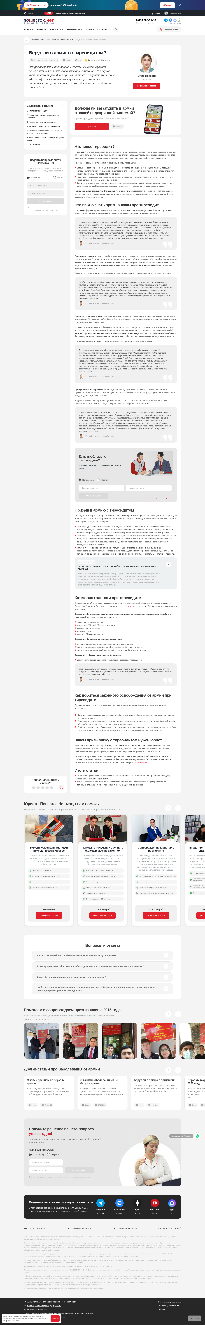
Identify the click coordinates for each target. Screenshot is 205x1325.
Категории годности (34, 1228)
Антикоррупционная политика (169, 1306)
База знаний (56, 29)
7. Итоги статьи (33, 144)
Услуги (27, 29)
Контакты (102, 29)
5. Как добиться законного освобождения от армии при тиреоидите (44, 132)
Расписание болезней (169, 1228)
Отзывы (89, 29)
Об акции (167, 5)
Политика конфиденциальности (169, 1302)
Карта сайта (162, 1309)
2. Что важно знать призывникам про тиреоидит (43, 116)
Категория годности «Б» (79, 1228)
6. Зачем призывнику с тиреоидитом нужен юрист (45, 139)
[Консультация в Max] (197, 1136)
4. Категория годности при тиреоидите (43, 126)
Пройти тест (92, 126)
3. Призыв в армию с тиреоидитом (41, 122)
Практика (41, 29)
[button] (168, 808)
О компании (73, 29)
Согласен (55, 1318)
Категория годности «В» (124, 1228)
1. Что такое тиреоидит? (37, 111)
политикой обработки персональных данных (48, 209)
